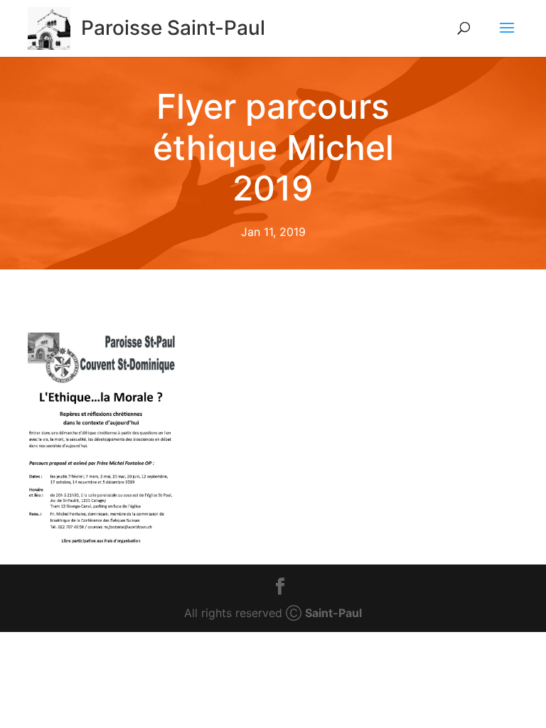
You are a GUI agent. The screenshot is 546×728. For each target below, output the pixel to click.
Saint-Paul (333, 613)
